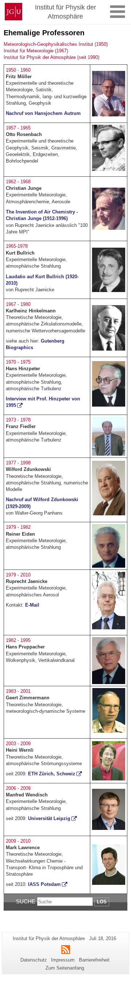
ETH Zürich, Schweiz (51, 773)
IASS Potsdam (44, 884)
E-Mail (32, 605)
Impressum (63, 960)
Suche (25, 901)
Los (102, 901)
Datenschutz (33, 960)
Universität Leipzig (49, 818)
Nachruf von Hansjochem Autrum (43, 113)
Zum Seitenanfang (64, 968)
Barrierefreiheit (94, 960)
